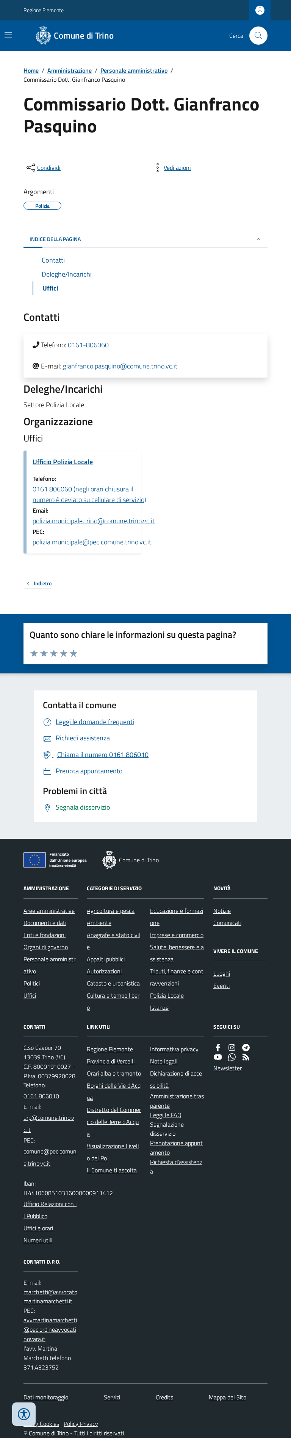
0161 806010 (41, 1096)
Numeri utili (37, 1240)
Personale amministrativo (133, 70)
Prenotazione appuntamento (176, 1147)
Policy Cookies (41, 1423)
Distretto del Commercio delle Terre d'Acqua (114, 1121)
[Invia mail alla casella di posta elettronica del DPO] (50, 1296)
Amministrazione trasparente (177, 1100)
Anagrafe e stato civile (113, 940)
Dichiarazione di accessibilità (176, 1079)
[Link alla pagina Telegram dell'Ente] (245, 1047)
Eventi (221, 985)
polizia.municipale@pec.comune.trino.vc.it (92, 542)
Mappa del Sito (227, 1397)
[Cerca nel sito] (255, 35)
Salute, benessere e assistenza (177, 953)
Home (31, 70)
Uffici (29, 995)
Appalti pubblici (106, 959)
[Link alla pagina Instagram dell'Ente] (231, 1047)
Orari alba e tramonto (114, 1073)
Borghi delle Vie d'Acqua (114, 1091)
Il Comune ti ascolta (112, 1170)
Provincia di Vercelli (111, 1061)
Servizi (112, 1397)
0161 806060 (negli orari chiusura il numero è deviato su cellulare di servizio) (89, 494)
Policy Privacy (81, 1423)
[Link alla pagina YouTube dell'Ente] (217, 1057)
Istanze (159, 1007)
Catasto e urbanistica (113, 983)
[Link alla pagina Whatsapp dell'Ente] (231, 1057)
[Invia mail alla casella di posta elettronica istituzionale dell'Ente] (50, 1124)
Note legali (163, 1061)
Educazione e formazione (176, 916)
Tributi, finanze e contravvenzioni (176, 977)
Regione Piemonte (43, 10)
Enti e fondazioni (44, 934)
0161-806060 (88, 345)
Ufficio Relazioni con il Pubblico (50, 1209)
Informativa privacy (174, 1049)
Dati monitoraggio (45, 1397)
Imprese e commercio (176, 934)
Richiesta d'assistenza (176, 1166)
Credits (164, 1397)
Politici (31, 983)
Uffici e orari (38, 1228)
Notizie (222, 910)
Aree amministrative (49, 910)
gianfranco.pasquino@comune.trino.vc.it (120, 366)
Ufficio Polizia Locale (63, 462)
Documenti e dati (44, 922)
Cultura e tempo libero (113, 1001)
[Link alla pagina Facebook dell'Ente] (217, 1047)
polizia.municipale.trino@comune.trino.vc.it (94, 521)
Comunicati (227, 922)
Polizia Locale (167, 995)
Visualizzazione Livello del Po (113, 1152)
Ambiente (99, 922)
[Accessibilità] (24, 1414)
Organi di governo (45, 946)
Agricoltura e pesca (111, 910)
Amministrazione (69, 70)
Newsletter (227, 1068)
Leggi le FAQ (165, 1114)
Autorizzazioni (104, 971)
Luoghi (221, 973)
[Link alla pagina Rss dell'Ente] (245, 1057)
